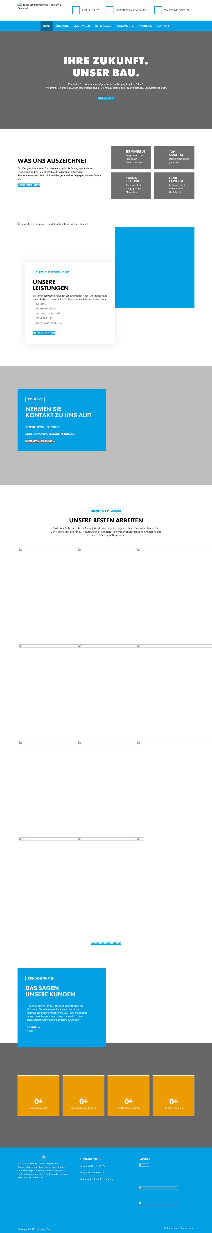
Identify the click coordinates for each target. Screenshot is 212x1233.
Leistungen (82, 26)
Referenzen (103, 26)
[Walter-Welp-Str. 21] (158, 10)
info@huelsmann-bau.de (131, 10)
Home (46, 26)
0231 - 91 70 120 (90, 10)
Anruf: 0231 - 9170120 (42, 427)
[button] (3, 90)
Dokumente (125, 26)
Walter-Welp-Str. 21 (176, 10)
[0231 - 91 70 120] (76, 10)
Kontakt (163, 26)
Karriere (145, 26)
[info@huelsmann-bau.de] (109, 10)
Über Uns (62, 26)
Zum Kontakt (106, 98)
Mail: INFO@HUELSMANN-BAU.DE (50, 434)
